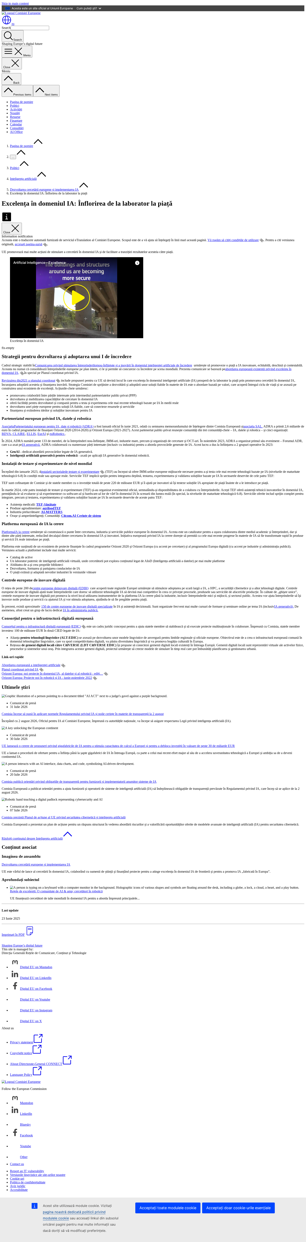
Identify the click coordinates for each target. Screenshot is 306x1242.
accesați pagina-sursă (28, 244)
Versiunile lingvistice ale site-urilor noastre (37, 1175)
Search (6, 27)
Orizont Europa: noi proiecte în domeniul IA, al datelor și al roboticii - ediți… (52, 673)
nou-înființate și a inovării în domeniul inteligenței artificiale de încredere (113, 365)
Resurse (15, 117)
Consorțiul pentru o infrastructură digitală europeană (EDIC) (41, 626)
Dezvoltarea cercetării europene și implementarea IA (44, 189)
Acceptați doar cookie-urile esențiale (238, 1208)
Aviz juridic (17, 1186)
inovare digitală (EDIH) (60, 588)
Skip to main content (15, 3)
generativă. (31, 444)
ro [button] (13, 24)
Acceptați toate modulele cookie (167, 1208)
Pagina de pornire (21, 102)
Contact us (17, 1164)
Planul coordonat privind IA (20, 669)
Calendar (16, 124)
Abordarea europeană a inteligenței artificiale (31, 665)
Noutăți (15, 113)
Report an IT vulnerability (27, 1171)
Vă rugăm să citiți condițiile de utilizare (233, 240)
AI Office (16, 132)
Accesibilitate (19, 1190)
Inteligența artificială (23, 179)
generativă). (284, 606)
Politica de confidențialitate (27, 1182)
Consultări (17, 128)
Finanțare (16, 120)
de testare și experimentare (70, 471)
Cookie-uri (17, 1178)
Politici (14, 105)
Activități (16, 109)
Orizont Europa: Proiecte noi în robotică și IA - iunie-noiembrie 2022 (47, 677)
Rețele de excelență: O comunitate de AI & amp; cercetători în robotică (56, 891)
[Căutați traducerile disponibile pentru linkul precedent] (262, 240)
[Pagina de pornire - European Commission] (21, 13)
